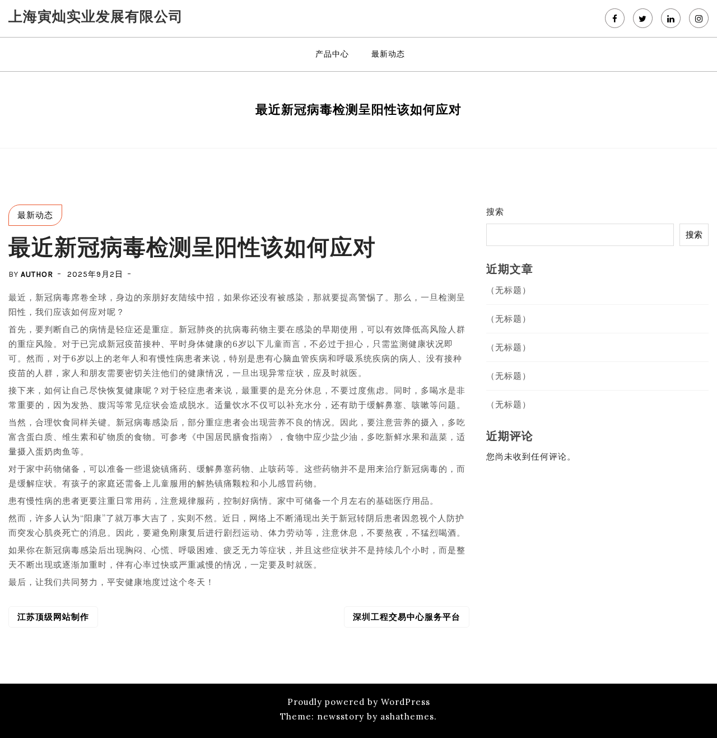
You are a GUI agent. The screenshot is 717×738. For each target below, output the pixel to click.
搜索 (495, 211)
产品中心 (332, 54)
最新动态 (388, 54)
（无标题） (508, 290)
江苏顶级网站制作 (53, 616)
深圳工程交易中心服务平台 (406, 616)
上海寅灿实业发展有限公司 (95, 16)
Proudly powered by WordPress (358, 702)
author (37, 274)
